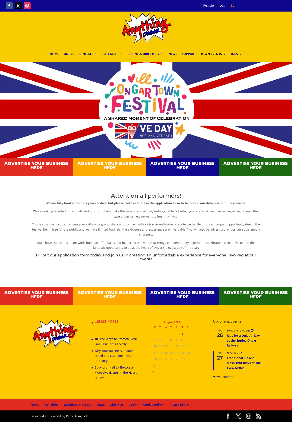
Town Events (211, 54)
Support (189, 54)
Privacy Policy (178, 405)
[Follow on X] (18, 5)
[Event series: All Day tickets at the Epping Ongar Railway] (252, 330)
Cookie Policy (153, 405)
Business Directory (143, 54)
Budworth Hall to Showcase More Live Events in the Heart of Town (115, 372)
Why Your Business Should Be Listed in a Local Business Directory (115, 356)
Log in (224, 5)
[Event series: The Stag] (240, 353)
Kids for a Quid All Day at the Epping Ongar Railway (243, 340)
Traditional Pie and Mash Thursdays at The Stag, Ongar (244, 363)
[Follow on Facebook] (9, 5)
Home (54, 54)
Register (209, 5)
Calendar (110, 54)
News (172, 54)
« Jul (155, 371)
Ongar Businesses (78, 54)
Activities (51, 405)
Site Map (116, 405)
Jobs (234, 54)
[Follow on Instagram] (27, 5)
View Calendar (223, 377)
